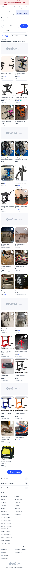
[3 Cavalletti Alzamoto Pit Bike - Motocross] (21, 200)
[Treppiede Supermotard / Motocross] (21, 345)
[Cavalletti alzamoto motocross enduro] (7, 432)
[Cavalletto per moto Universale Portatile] (7, 369)
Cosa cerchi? (4, 17)
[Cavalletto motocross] (7, 115)
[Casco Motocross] (21, 432)
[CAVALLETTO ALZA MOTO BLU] (7, 407)
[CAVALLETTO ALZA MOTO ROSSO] (7, 345)
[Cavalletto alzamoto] (21, 237)
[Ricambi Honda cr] (21, 261)
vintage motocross (11, 11)
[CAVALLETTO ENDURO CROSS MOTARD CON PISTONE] (21, 91)
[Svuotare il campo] (25, 21)
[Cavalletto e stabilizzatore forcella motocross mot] (21, 176)
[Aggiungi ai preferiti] (12, 58)
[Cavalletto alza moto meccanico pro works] (7, 67)
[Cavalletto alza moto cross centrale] (7, 200)
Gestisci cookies (5, 514)
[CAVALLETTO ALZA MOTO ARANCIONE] (21, 407)
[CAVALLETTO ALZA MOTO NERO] (21, 369)
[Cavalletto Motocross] (7, 322)
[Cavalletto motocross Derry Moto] (7, 261)
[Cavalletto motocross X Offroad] (7, 285)
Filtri (24, 26)
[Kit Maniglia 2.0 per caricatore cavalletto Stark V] (7, 152)
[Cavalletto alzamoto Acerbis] (21, 67)
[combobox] (14, 21)
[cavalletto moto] (7, 176)
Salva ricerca (6, 35)
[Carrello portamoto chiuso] (21, 285)
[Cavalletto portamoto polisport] (7, 456)
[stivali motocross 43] (21, 115)
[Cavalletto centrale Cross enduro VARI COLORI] (7, 91)
